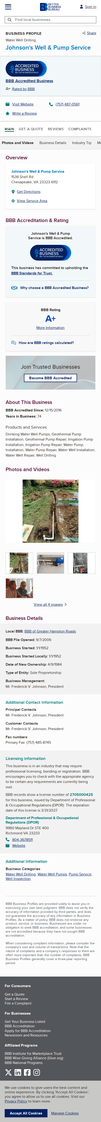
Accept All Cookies (26, 1113)
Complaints (80, 128)
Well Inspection (18, 878)
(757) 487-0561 (67, 104)
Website (18, 845)
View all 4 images (48, 604)
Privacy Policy (16, 1101)
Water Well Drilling (21, 874)
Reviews (56, 128)
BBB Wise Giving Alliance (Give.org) (34, 1058)
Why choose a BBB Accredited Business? (54, 287)
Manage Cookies (65, 1113)
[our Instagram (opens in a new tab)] (36, 1075)
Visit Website (23, 104)
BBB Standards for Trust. (32, 273)
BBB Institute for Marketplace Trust (33, 1053)
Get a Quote (31, 128)
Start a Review (16, 998)
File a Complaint (18, 1003)
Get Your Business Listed (25, 1021)
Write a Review (24, 113)
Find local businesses (32, 19)
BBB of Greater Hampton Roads (50, 631)
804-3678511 (22, 839)
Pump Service (80, 874)
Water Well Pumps (52, 874)
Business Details (52, 142)
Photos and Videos (18, 142)
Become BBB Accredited (50, 378)
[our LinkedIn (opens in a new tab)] (18, 1075)
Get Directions (28, 191)
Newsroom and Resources (26, 1035)
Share (91, 33)
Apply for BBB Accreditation (28, 1030)
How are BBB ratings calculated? (46, 342)
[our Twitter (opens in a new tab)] (8, 1075)
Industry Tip (81, 142)
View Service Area (32, 201)
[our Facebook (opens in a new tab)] (27, 1075)
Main (9, 129)
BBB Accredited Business (29, 81)
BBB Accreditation (20, 1026)
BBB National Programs (24, 1062)
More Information (50, 327)
